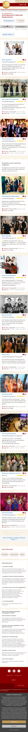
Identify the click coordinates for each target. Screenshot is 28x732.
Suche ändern (20, 26)
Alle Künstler (3, 10)
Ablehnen (14, 726)
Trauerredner (14, 554)
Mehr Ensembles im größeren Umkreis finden (14, 538)
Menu (21, 5)
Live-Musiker (9, 10)
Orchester (21, 21)
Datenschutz (18, 675)
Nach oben (21, 685)
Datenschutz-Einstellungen (14, 729)
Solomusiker (15, 10)
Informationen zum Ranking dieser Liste (19, 532)
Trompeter (5, 554)
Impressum (9, 675)
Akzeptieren (14, 722)
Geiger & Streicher (22, 10)
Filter (5, 26)
